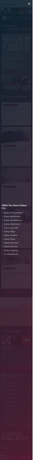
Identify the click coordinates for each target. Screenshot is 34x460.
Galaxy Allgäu (9, 231)
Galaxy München (11, 246)
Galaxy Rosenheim (11, 242)
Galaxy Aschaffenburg (13, 220)
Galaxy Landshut (10, 235)
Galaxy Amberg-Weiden (13, 212)
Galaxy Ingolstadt (11, 227)
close (29, 4)
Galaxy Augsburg (11, 250)
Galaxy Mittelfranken (12, 216)
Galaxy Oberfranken (12, 224)
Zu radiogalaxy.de (11, 254)
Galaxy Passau (9, 239)
